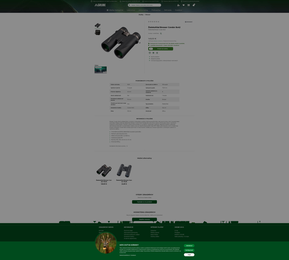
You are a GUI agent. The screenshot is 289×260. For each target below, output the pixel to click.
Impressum (133, 255)
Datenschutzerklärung (125, 255)
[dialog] (144, 130)
